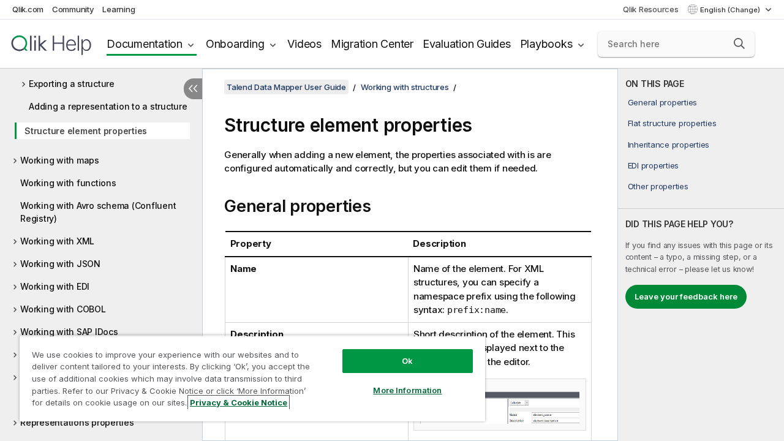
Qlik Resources (651, 9)
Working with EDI (54, 286)
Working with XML (57, 241)
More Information (407, 390)
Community (73, 9)
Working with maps (59, 160)
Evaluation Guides (467, 43)
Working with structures (404, 87)
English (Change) (731, 10)
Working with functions (68, 183)
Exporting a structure (72, 83)
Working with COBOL (63, 309)
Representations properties (77, 422)
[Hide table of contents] (193, 88)
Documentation (145, 43)
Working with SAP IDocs (69, 331)
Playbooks (546, 43)
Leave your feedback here (686, 296)
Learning (118, 9)
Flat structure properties (672, 123)
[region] (252, 378)
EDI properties (653, 165)
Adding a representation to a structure (108, 106)
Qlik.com (27, 9)
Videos (304, 43)
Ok (407, 361)
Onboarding (235, 43)
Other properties (658, 186)
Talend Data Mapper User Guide (286, 87)
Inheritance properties (669, 144)
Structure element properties (85, 131)
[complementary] (701, 255)
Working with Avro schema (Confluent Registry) (98, 212)
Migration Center (372, 43)
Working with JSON (60, 263)
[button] (739, 43)
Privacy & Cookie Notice (238, 402)
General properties (663, 102)
